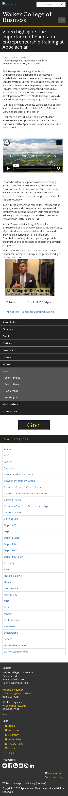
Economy (9, 563)
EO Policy (13, 734)
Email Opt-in (11, 397)
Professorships (12, 620)
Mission (6, 364)
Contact (12, 748)
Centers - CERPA (13, 512)
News (23, 57)
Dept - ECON (11, 537)
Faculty (8, 461)
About (14, 57)
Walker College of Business (27, 17)
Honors (8, 582)
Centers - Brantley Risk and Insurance (25, 493)
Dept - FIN (10, 544)
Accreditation (9, 322)
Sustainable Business (16, 645)
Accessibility (14, 739)
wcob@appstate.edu (14, 705)
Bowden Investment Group (19, 480)
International (11, 588)
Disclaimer (13, 730)
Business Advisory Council (18, 474)
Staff (6, 455)
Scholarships (11, 632)
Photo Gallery (10, 404)
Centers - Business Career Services (24, 487)
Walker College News (16, 651)
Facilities (7, 343)
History (6, 357)
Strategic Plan (10, 411)
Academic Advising (12, 689)
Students (9, 468)
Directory (7, 329)
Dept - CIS (10, 531)
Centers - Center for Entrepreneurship (32, 311)
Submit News (12, 384)
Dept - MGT (11, 550)
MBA (6, 601)
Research (9, 626)
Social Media (11, 390)
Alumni (7, 449)
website (16, 257)
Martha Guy (10, 594)
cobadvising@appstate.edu (17, 693)
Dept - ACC (10, 525)
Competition (11, 518)
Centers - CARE (12, 499)
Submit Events (12, 377)
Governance (9, 350)
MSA (6, 607)
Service (8, 638)
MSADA (8, 613)
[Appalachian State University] (17, 4)
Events (6, 336)
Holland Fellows (13, 575)
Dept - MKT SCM (13, 556)
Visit (4, 714)
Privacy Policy (15, 743)
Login (10, 752)
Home (5, 57)
